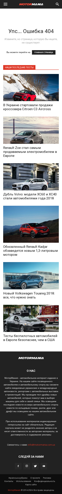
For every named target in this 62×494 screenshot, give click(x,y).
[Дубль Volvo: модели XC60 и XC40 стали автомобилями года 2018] (31, 176)
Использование (23, 481)
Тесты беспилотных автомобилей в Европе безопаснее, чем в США (30, 338)
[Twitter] (35, 466)
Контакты (8, 481)
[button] (57, 4)
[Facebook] (18, 466)
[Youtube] (44, 466)
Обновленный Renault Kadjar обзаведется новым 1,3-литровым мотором (30, 251)
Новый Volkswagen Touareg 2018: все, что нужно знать (29, 295)
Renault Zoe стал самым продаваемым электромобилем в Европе (30, 152)
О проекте (35, 478)
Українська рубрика (17, 478)
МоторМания (14, 490)
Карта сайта (31, 484)
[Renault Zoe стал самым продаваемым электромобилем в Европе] (31, 130)
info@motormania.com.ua (41, 444)
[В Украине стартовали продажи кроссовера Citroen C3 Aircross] (31, 87)
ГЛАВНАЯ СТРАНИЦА (43, 52)
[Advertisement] (31, 14)
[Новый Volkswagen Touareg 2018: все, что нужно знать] (31, 275)
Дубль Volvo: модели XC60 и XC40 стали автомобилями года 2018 (30, 196)
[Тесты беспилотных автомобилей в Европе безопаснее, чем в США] (31, 318)
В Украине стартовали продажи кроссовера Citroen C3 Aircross (28, 107)
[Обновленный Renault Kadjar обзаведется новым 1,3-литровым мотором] (31, 224)
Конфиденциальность (44, 481)
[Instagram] (27, 466)
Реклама (47, 478)
